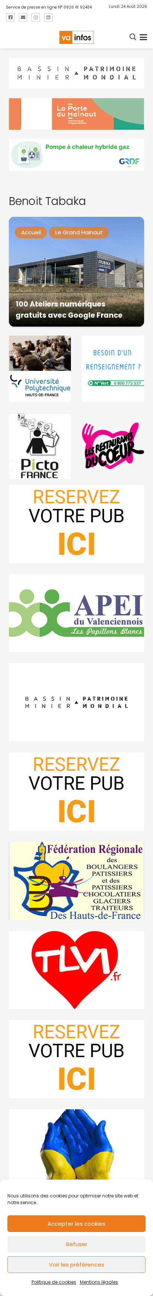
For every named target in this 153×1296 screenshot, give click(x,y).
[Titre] (10, 17)
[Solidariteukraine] (76, 1148)
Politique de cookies (54, 1282)
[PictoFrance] (40, 446)
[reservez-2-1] (76, 524)
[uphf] (40, 369)
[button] (133, 37)
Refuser (76, 1244)
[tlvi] (76, 970)
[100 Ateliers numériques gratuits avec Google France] (76, 272)
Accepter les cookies (76, 1224)
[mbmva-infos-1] (76, 702)
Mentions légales (99, 1282)
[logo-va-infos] (76, 37)
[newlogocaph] (76, 114)
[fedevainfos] (76, 881)
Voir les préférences (76, 1264)
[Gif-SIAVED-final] (113, 369)
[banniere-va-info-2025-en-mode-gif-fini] (76, 155)
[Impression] (76, 613)
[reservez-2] (76, 792)
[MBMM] (76, 73)
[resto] (113, 446)
